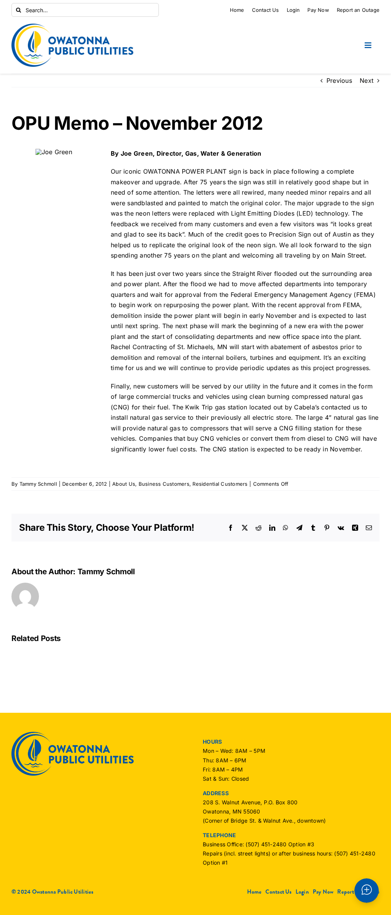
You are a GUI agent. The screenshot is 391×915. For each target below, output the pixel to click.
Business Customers (164, 484)
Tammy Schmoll (38, 484)
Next (366, 80)
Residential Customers (219, 484)
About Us (123, 484)
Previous (339, 80)
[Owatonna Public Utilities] (72, 27)
